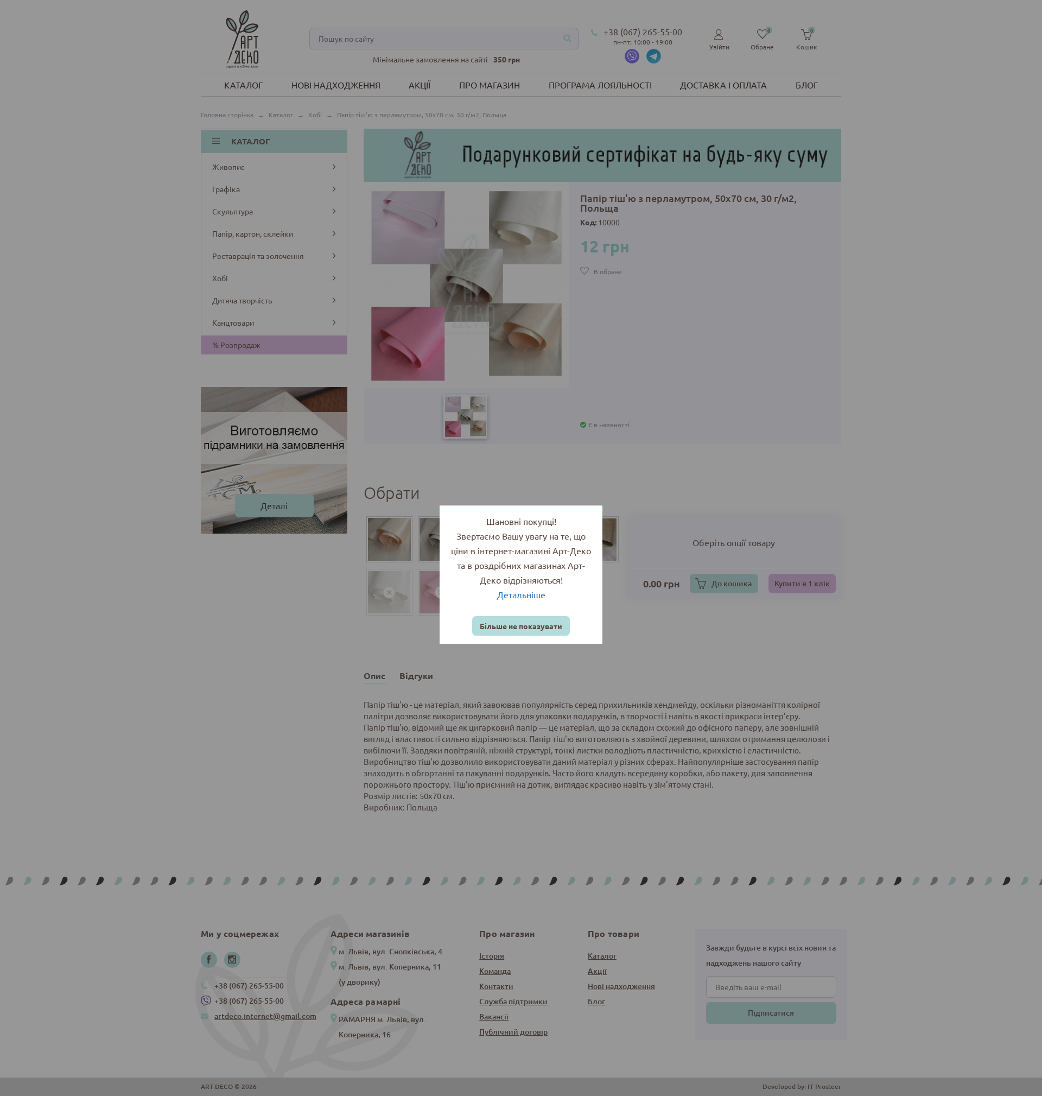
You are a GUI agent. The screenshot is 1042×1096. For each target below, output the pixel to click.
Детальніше (521, 594)
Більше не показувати (521, 626)
